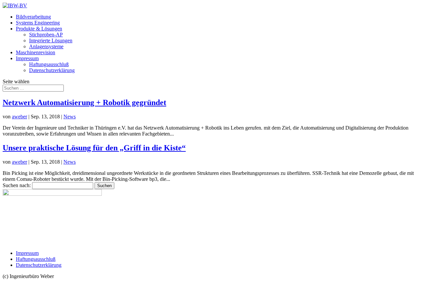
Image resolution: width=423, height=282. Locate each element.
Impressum (27, 58)
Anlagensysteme (46, 46)
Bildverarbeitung (33, 17)
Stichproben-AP (46, 34)
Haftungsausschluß (49, 64)
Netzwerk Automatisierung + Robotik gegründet (84, 102)
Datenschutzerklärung (52, 70)
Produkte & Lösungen (39, 28)
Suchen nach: (17, 185)
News (69, 116)
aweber (19, 116)
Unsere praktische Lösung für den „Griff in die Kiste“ (94, 147)
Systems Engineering (38, 22)
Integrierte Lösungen (50, 40)
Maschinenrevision (35, 52)
